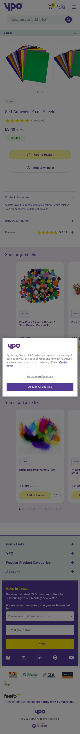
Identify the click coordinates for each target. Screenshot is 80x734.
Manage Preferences (40, 376)
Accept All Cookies (40, 386)
